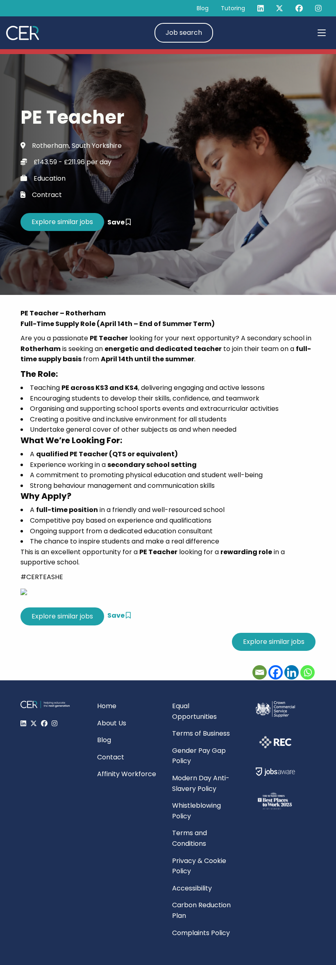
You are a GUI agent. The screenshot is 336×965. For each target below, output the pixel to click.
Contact (110, 757)
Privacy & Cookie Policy (199, 866)
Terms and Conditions (189, 838)
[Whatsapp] (307, 672)
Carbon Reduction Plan (201, 910)
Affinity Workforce (126, 774)
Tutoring (233, 8)
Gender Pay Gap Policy (199, 756)
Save (116, 222)
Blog (203, 8)
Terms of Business (201, 733)
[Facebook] (275, 672)
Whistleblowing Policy (196, 811)
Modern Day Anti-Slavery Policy (200, 783)
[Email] (259, 672)
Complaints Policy (201, 933)
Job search (184, 32)
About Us (111, 723)
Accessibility (192, 888)
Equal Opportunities (194, 711)
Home (106, 706)
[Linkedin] (291, 672)
